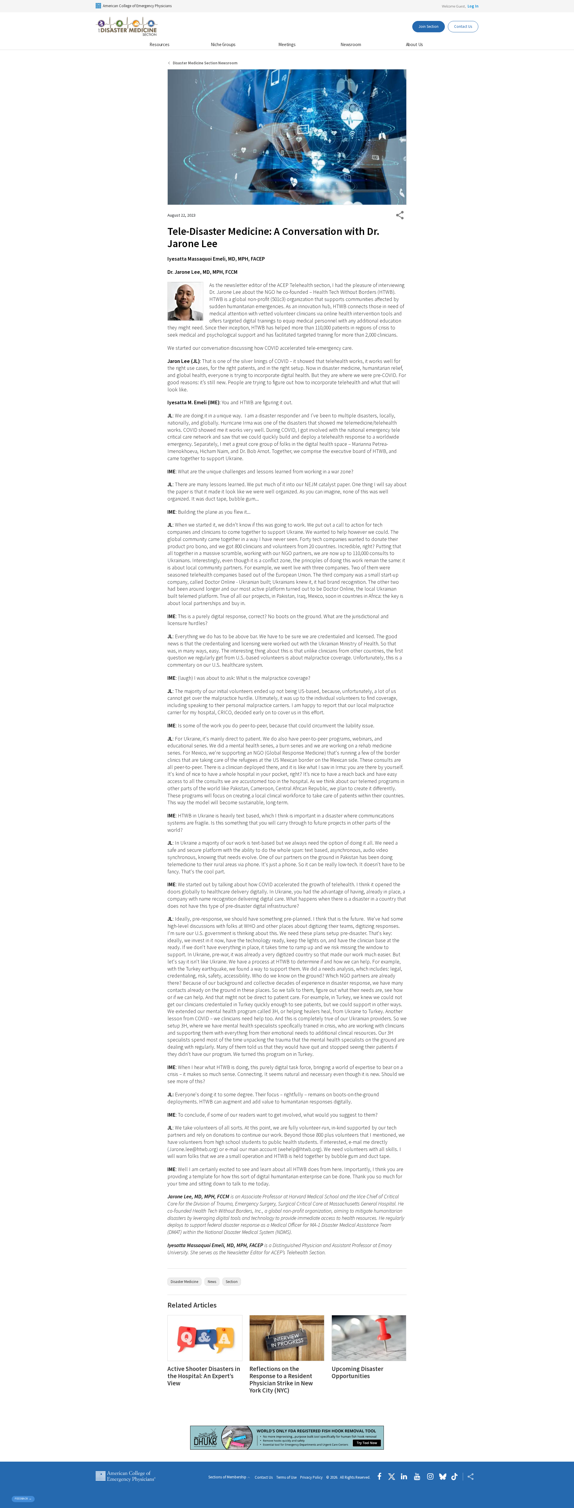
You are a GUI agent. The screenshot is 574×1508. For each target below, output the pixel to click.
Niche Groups (223, 44)
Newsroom (351, 44)
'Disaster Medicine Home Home (127, 26)
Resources (159, 44)
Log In (473, 6)
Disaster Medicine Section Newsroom (205, 63)
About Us (414, 44)
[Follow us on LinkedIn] (404, 1476)
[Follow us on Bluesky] (442, 1476)
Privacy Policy (311, 1477)
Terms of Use (286, 1477)
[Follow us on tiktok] (454, 1476)
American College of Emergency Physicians (137, 5)
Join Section (429, 26)
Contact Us (463, 26)
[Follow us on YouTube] (417, 1476)
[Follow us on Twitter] (391, 1476)
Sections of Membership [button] (227, 1477)
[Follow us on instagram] (430, 1476)
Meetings (287, 44)
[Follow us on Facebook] (380, 1476)
